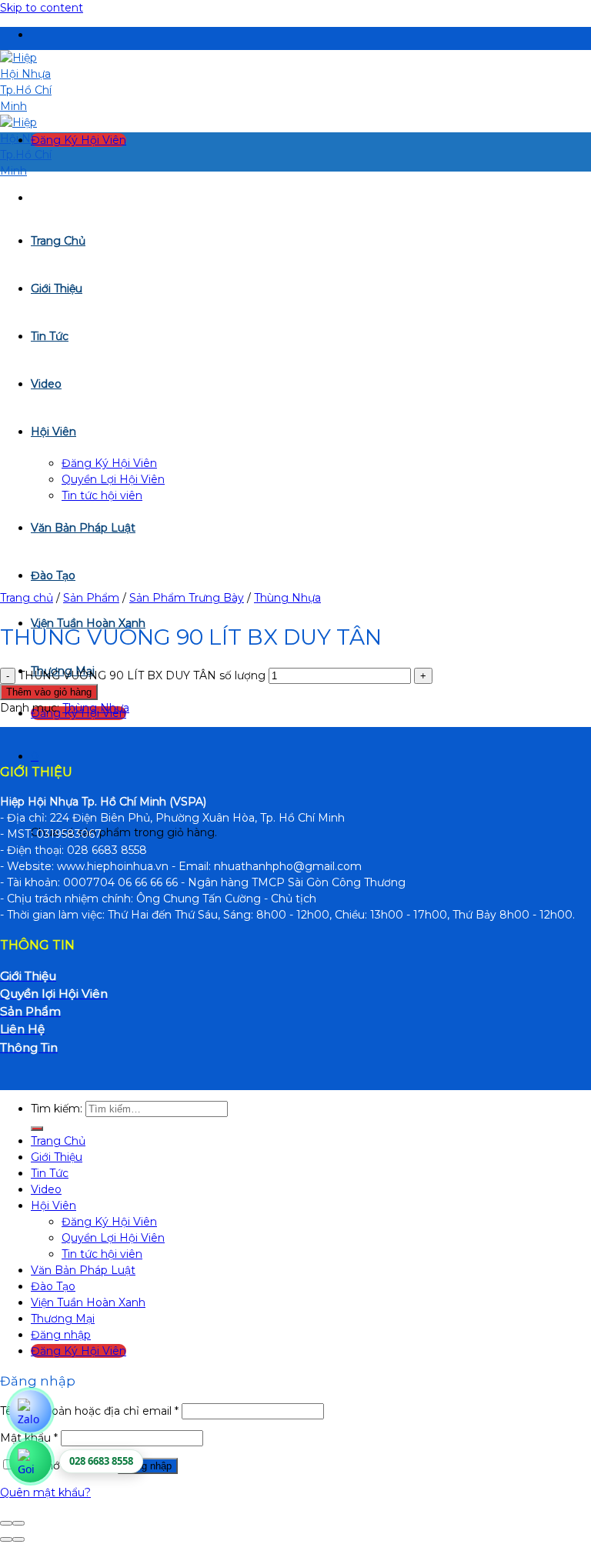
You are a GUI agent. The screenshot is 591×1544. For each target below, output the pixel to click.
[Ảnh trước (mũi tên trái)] (6, 1539)
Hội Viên (53, 1205)
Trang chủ (26, 598)
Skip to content (41, 8)
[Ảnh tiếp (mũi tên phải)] (18, 1539)
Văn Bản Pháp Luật (83, 1270)
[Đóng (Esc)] (6, 1523)
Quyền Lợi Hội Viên (113, 1238)
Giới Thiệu (56, 1157)
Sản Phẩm (91, 598)
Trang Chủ (58, 1141)
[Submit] (37, 1128)
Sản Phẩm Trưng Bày (186, 598)
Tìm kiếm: (56, 1108)
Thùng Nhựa (287, 598)
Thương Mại (63, 1319)
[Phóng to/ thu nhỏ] (18, 1523)
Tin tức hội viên (102, 1254)
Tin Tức (49, 1173)
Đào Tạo (53, 1286)
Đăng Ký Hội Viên (109, 1222)
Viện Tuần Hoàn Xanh (88, 1302)
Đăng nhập (148, 1466)
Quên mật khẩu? (45, 1492)
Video (46, 1189)
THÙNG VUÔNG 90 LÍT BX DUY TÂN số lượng (141, 675)
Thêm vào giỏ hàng (49, 692)
